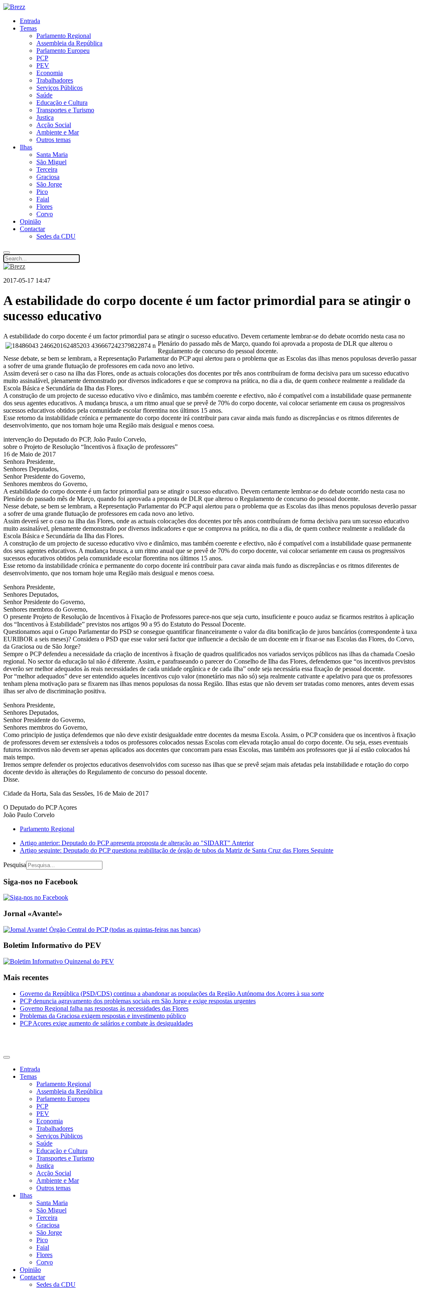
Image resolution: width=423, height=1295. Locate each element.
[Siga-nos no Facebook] (35, 897)
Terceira (46, 169)
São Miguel (51, 161)
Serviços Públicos (59, 87)
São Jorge (49, 184)
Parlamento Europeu (63, 50)
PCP (42, 57)
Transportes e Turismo (65, 109)
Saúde (44, 95)
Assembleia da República (69, 43)
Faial (42, 199)
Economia (49, 72)
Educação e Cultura (62, 102)
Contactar (32, 228)
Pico (42, 191)
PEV (42, 65)
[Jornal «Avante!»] (101, 929)
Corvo (44, 213)
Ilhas (26, 147)
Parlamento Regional (63, 35)
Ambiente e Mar (57, 132)
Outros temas (53, 139)
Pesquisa (14, 864)
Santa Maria (52, 154)
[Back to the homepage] (14, 6)
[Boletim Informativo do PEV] (58, 961)
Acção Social (53, 124)
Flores (44, 206)
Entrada (30, 20)
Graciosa (47, 176)
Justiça (45, 117)
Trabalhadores (54, 80)
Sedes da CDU (56, 236)
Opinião (30, 221)
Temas (28, 28)
